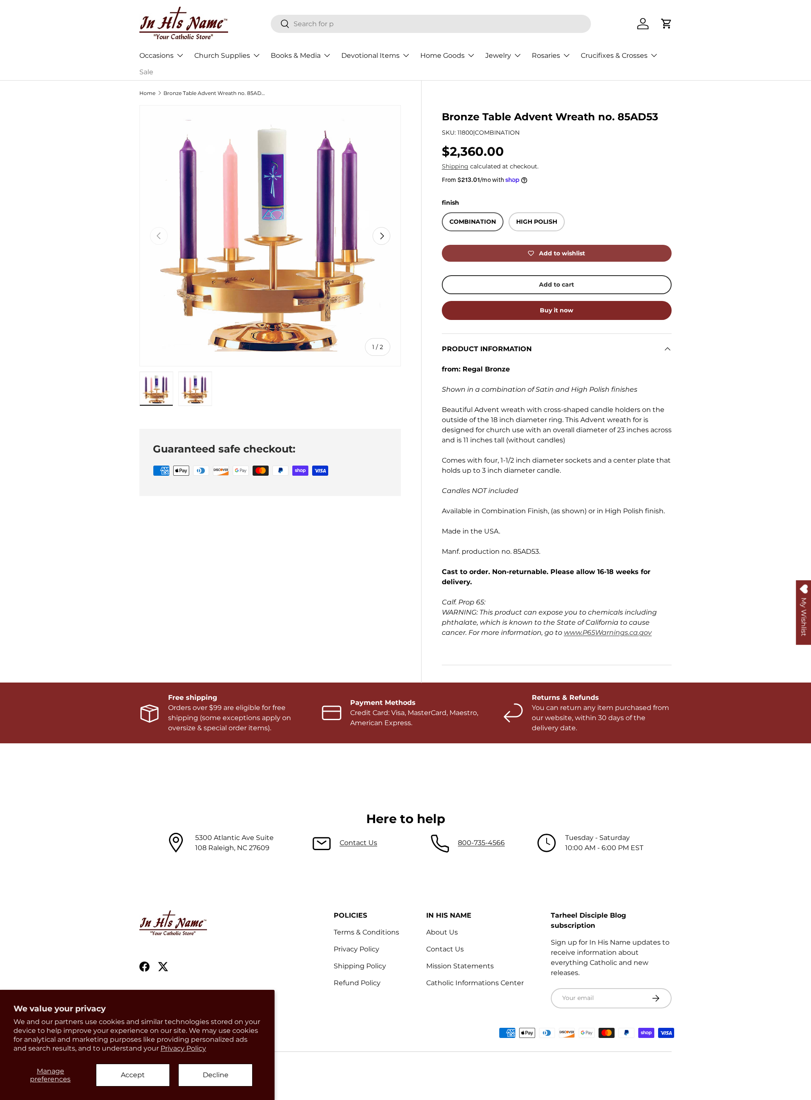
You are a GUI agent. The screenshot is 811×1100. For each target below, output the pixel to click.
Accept (133, 1075)
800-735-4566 (481, 843)
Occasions (156, 55)
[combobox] (431, 24)
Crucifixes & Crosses (614, 55)
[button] (666, 23)
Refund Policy (357, 983)
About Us (442, 932)
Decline (216, 1075)
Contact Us (358, 843)
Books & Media (296, 55)
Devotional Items (370, 55)
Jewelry (498, 55)
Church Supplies (222, 55)
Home (147, 93)
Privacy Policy (183, 1048)
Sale (146, 72)
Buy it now (556, 310)
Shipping (455, 167)
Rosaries (546, 55)
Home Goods (442, 55)
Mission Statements (460, 966)
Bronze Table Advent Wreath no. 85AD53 (214, 93)
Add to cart (556, 284)
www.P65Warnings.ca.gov (608, 633)
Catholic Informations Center (475, 983)
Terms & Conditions (366, 932)
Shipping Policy (360, 966)
